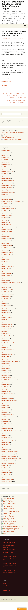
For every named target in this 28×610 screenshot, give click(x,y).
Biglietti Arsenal (5, 166)
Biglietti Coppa (4, 220)
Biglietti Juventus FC (6, 312)
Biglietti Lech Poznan (6, 322)
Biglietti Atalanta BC (5, 178)
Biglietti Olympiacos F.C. (6, 359)
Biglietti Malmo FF (5, 338)
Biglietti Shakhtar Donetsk (7, 414)
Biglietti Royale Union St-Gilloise (8, 400)
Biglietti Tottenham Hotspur (7, 447)
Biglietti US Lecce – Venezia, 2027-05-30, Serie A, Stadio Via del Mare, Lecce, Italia (9, 551)
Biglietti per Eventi (5, 375)
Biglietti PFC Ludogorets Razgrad (8, 379)
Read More (4, 85)
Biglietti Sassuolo (5, 405)
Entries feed (6, 585)
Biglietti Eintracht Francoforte (8, 234)
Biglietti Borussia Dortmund (7, 192)
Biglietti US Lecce (5, 465)
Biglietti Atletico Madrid (6, 183)
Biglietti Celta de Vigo (6, 203)
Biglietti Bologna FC (5, 190)
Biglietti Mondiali (5, 345)
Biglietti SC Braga (5, 407)
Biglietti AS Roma (5, 173)
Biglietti (10, 498)
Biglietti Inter (4, 301)
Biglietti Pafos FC (5, 363)
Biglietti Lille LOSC (5, 329)
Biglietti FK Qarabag (5, 275)
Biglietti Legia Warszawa (6, 326)
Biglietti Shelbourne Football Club (8, 416)
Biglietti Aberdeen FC (6, 153)
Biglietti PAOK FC (5, 368)
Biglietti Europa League (6, 238)
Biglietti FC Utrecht (5, 261)
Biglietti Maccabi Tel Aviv (6, 335)
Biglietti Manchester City (6, 340)
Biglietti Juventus (5, 310)
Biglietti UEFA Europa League (7, 460)
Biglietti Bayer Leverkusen (7, 185)
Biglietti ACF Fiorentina (6, 159)
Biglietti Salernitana (5, 403)
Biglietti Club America (6, 213)
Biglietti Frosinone (5, 285)
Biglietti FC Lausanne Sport (7, 252)
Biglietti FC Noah (5, 257)
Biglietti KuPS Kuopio (6, 317)
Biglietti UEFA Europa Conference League (10, 458)
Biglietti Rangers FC (5, 384)
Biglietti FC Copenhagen (6, 245)
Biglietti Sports (4, 433)
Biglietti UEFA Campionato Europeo (9, 451)
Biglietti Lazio (4, 319)
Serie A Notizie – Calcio (6, 481)
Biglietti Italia (4, 303)
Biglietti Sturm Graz (5, 442)
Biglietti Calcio (4, 197)
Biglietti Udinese (5, 449)
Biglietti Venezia (5, 467)
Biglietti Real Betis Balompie (7, 393)
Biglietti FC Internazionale (7, 247)
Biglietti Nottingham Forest (7, 354)
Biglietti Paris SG (5, 370)
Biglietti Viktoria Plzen (6, 472)
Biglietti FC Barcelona (6, 241)
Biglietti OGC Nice (5, 356)
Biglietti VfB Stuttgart (6, 470)
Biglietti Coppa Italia (5, 222)
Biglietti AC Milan (5, 155)
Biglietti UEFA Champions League (8, 454)
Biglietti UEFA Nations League (7, 463)
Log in (4, 583)
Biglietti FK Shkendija (6, 278)
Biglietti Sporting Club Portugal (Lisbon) (10, 430)
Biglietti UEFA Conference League (8, 456)
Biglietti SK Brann (5, 419)
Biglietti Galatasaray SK (6, 289)
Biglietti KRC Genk (5, 315)
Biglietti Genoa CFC (5, 291)
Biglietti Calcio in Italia (6, 199)
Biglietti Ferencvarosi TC (6, 266)
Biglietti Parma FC (5, 372)
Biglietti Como (4, 217)
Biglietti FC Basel (5, 243)
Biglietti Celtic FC (5, 206)
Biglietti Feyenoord (5, 268)
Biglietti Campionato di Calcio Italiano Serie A (11, 201)
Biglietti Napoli (4, 347)
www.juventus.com (6, 81)
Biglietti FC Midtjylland (6, 254)
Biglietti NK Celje (5, 352)
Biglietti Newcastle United (7, 349)
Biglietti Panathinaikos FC (7, 366)
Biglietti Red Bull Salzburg (7, 398)
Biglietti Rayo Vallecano (6, 389)
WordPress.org (6, 590)
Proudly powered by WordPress (8, 599)
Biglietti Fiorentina (5, 271)
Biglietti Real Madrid (5, 396)
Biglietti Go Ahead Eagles (7, 294)
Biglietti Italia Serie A (6, 305)
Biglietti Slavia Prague (6, 423)
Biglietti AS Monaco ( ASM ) (7, 171)
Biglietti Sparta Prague (6, 428)
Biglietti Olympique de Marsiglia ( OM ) (9, 361)
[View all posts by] (24, 38)
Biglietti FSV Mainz (5, 287)
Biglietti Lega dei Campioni (7, 324)
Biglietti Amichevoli (5, 164)
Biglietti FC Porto (5, 259)
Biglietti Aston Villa (5, 176)
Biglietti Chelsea (5, 210)
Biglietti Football (5, 280)
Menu (2, 26)
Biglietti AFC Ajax (5, 162)
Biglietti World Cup (5, 477)
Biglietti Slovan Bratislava (7, 426)
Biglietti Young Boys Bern (7, 479)
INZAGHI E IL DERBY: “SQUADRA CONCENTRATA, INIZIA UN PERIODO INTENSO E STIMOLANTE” (16, 100)
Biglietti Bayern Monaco (6, 187)
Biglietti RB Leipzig (5, 391)
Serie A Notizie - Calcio (18, 38)
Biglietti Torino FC (5, 444)
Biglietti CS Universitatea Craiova (8, 227)
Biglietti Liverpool (5, 333)
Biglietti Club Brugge (6, 215)
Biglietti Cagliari (4, 194)
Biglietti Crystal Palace (6, 224)
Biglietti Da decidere (6, 229)
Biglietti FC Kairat (5, 250)
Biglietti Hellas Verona (6, 296)
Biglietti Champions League (7, 208)
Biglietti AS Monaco (5, 169)
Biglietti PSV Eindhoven (6, 382)
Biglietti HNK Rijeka (5, 298)
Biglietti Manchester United (7, 342)
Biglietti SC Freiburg (5, 410)
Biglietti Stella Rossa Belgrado (8, 440)
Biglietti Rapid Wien (5, 386)
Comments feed (6, 588)
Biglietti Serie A (4, 412)
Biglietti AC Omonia (5, 157)
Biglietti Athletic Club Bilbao (7, 180)
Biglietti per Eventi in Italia (7, 377)
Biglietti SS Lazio (5, 435)
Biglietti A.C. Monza (5, 150)
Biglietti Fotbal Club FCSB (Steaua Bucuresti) (11, 282)
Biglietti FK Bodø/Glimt (6, 273)
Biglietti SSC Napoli (5, 437)
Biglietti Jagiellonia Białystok (7, 308)
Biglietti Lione (4, 331)
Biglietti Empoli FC (5, 236)
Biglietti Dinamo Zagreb (6, 231)
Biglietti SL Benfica (5, 421)
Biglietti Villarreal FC (5, 474)
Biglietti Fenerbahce (6, 264)
